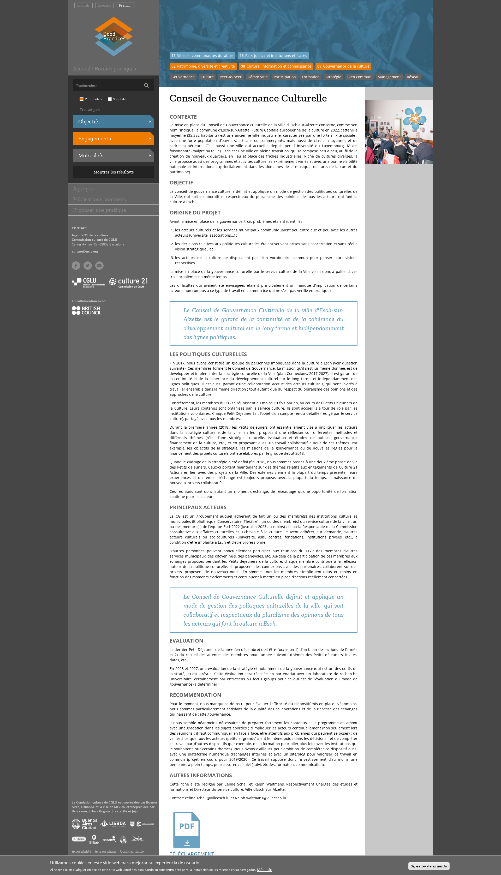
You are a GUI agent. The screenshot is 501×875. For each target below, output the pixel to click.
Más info (264, 869)
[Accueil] (113, 36)
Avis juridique (106, 851)
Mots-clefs (90, 155)
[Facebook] (76, 265)
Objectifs (88, 121)
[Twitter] (88, 265)
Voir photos (93, 99)
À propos (83, 188)
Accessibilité (81, 851)
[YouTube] (99, 265)
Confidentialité (132, 851)
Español (104, 5)
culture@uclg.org (85, 251)
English (83, 5)
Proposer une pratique (99, 210)
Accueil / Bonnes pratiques (104, 68)
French (124, 5)
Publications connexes (99, 199)
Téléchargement (187, 854)
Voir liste (119, 99)
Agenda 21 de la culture (90, 235)
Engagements (94, 138)
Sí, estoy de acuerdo (429, 866)
